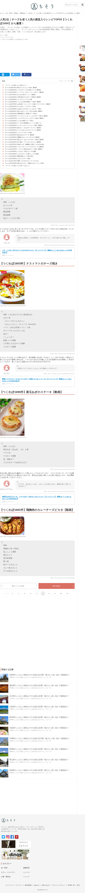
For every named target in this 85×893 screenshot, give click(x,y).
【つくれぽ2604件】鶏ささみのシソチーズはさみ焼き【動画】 (24, 111)
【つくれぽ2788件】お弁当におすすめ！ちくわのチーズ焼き (23, 109)
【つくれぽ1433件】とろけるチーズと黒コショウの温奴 (22, 154)
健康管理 (26, 868)
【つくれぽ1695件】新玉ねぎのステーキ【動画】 (20, 135)
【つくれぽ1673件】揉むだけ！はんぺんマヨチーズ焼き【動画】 (24, 139)
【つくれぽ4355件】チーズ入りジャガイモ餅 (18, 99)
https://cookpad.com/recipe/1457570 (14, 437)
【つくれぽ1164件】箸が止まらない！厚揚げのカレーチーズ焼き (24, 163)
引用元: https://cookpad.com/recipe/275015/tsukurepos (59, 245)
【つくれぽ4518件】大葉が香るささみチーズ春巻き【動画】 (23, 97)
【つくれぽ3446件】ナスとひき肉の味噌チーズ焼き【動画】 (23, 102)
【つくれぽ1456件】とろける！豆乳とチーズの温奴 (20, 151)
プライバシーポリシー (59, 885)
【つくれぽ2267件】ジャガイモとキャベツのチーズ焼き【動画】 (24, 118)
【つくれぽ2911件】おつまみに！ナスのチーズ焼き (20, 106)
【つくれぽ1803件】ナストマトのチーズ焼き (18, 132)
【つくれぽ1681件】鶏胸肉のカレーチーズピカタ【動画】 (22, 137)
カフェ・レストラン (8, 872)
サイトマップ (9, 885)
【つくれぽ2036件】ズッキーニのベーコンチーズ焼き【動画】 (24, 125)
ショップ (26, 876)
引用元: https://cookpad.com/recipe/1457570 (62, 469)
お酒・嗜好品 (6, 876)
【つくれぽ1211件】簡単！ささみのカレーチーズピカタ (22, 161)
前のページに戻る (18, 586)
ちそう (2, 13)
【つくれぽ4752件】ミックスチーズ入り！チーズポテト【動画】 (24, 92)
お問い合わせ (46, 885)
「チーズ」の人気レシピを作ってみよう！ (17, 165)
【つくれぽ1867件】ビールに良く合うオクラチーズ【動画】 (23, 130)
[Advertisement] (37, 56)
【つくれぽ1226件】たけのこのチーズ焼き (18, 158)
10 (61, 593)
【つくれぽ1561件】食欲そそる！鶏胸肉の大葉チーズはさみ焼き (24, 144)
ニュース (26, 872)
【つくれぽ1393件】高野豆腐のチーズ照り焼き (19, 156)
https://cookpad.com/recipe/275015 (14, 193)
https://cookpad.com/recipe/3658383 (14, 536)
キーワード (19, 885)
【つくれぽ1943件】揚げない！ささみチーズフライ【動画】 (23, 128)
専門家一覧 (71, 885)
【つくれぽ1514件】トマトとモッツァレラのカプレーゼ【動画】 (24, 146)
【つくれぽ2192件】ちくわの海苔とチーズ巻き (19, 120)
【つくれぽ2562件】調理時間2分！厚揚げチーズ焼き (21, 113)
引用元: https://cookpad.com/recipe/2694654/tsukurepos (59, 373)
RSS (78, 885)
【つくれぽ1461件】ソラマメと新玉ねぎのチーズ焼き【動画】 (24, 149)
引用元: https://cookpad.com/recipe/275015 (63, 225)
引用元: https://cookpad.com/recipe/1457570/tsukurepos (59, 491)
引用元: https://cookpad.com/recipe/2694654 (62, 353)
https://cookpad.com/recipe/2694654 (14, 306)
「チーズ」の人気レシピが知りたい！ (16, 85)
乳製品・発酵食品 (19, 13)
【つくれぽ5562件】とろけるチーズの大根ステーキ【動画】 (23, 90)
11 (67, 593)
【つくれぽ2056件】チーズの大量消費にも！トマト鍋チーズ (23, 123)
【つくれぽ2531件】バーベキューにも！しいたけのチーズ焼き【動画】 (26, 116)
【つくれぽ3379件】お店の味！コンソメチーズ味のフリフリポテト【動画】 (28, 104)
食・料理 (9, 13)
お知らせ (36, 885)
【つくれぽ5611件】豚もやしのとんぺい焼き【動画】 (21, 87)
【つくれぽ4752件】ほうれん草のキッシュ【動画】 (20, 94)
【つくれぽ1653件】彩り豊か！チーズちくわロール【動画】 (23, 142)
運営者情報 (28, 885)
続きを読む (57, 586)
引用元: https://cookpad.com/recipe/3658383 (62, 578)
